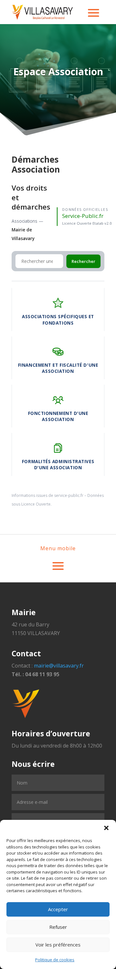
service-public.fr (68, 495)
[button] (106, 828)
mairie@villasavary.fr (59, 665)
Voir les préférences (58, 944)
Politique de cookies (54, 960)
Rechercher (83, 261)
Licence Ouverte (36, 504)
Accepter (58, 909)
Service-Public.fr (82, 216)
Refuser (58, 927)
